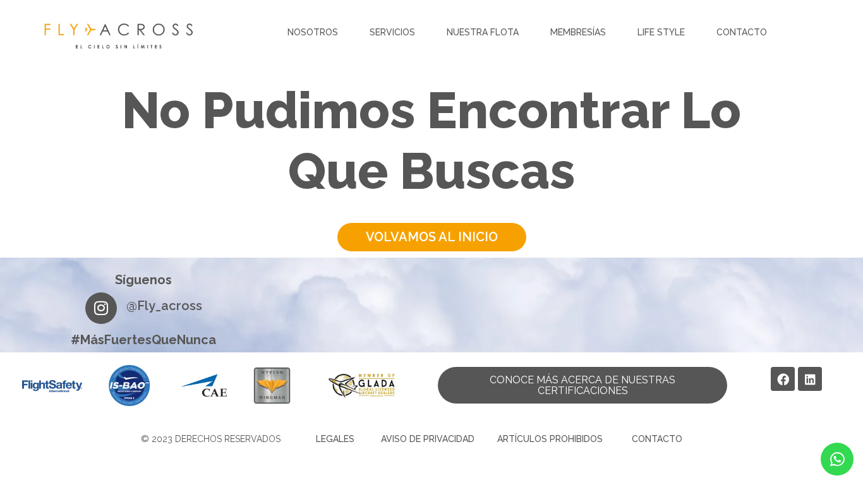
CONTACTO (741, 32)
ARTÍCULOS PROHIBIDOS (550, 439)
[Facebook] (783, 379)
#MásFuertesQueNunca (143, 339)
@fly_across (164, 305)
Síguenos (143, 279)
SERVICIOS (392, 32)
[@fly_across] (101, 308)
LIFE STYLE (661, 32)
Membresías (578, 32)
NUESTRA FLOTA (483, 32)
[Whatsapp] (837, 459)
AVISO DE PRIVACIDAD (427, 439)
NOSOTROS (312, 32)
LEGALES (335, 439)
